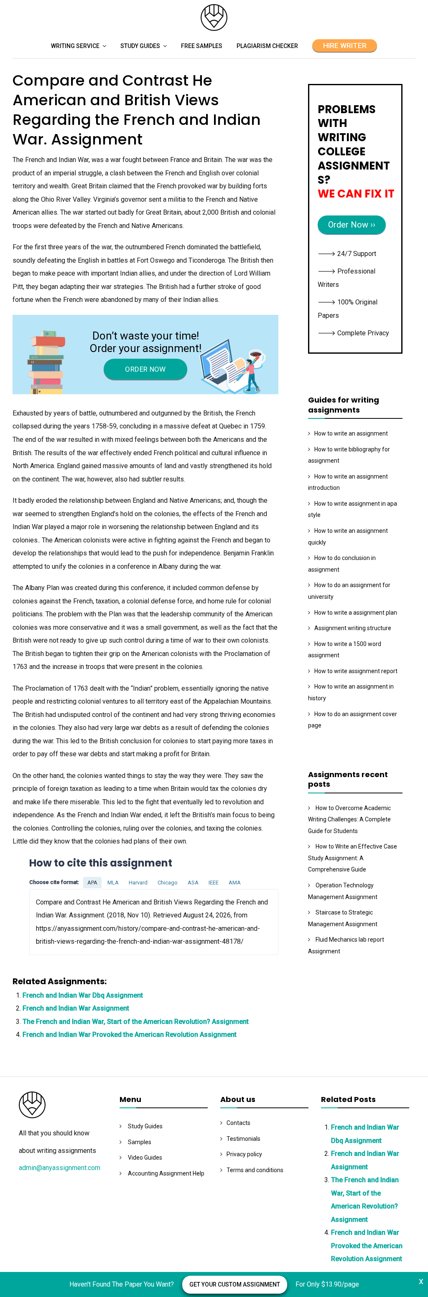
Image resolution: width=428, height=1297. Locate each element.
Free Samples (201, 46)
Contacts (238, 1123)
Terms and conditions (255, 1170)
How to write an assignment (351, 433)
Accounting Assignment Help (166, 1173)
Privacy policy (244, 1154)
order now (145, 369)
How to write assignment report (355, 671)
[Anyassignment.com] (214, 29)
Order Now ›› (351, 225)
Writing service (75, 46)
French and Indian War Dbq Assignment (83, 995)
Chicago (168, 882)
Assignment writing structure (352, 628)
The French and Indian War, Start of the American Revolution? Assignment (136, 1022)
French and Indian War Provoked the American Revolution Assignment (130, 1035)
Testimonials (243, 1138)
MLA (113, 882)
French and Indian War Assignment (76, 1008)
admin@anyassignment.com (59, 1168)
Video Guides (145, 1157)
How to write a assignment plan (355, 612)
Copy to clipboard (60, 921)
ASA (193, 882)
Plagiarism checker (267, 46)
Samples (139, 1142)
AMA (235, 882)
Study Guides (140, 46)
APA (92, 882)
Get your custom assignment (234, 1284)
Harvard (138, 882)
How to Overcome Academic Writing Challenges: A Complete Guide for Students (349, 819)
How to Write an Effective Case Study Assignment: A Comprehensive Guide (352, 858)
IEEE (214, 882)
